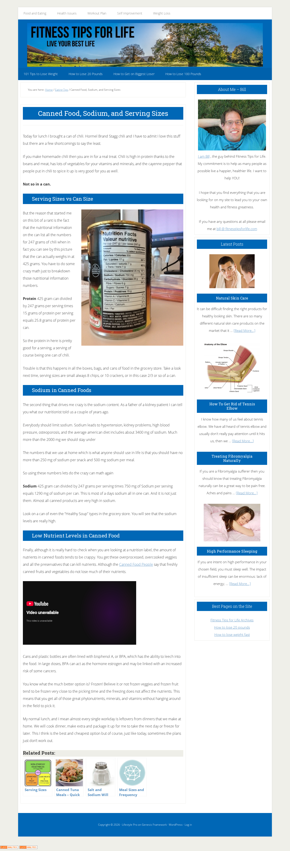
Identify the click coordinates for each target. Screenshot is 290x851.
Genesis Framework (154, 825)
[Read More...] (244, 330)
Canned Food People (136, 564)
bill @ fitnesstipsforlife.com (237, 228)
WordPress (176, 825)
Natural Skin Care (232, 298)
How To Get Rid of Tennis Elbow (232, 406)
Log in (188, 825)
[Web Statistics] (28, 847)
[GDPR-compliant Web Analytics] (9, 847)
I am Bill (204, 156)
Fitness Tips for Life (145, 45)
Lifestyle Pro (129, 825)
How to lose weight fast (232, 634)
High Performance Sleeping (232, 551)
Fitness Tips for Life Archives (232, 620)
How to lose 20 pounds (232, 627)
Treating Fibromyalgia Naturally (232, 458)
